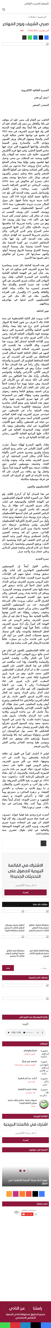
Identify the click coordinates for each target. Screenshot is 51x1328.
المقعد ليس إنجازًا (29, 1061)
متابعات (32, 16)
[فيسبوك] (46, 37)
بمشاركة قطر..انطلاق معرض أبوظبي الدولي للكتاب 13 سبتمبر (15, 953)
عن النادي (17, 1308)
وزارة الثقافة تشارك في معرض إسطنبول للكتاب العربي (39, 953)
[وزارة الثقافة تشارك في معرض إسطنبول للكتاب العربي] (38, 941)
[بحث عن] (47, 10)
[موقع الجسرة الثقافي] (36, 3)
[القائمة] (3, 10)
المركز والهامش (30, 1050)
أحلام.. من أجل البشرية (27, 1078)
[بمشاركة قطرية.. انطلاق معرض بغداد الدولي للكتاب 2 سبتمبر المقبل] (38, 916)
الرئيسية (42, 16)
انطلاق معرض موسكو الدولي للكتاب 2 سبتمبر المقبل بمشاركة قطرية (14, 928)
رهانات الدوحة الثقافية (27, 1089)
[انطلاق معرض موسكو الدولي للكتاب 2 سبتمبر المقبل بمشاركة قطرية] (13, 916)
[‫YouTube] (29, 1194)
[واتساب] (30, 37)
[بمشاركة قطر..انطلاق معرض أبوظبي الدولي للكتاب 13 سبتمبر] (13, 941)
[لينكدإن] (35, 37)
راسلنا (37, 1308)
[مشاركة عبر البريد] (24, 37)
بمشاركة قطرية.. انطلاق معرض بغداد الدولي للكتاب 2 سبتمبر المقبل (39, 928)
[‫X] (41, 37)
